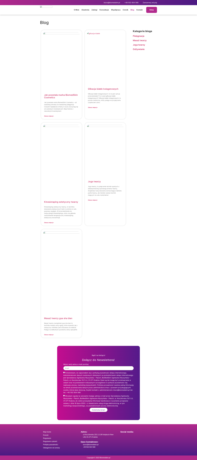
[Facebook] (42, 2)
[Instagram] (48, 2)
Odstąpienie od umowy (51, 448)
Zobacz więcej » (49, 116)
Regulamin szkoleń (50, 441)
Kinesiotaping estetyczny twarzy (61, 202)
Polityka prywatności (50, 444)
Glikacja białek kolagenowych (103, 89)
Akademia (85, 10)
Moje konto (47, 432)
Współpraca (115, 10)
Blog (132, 10)
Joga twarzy (94, 181)
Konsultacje (104, 10)
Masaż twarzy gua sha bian (58, 318)
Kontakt (139, 10)
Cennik (125, 10)
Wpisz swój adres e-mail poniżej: (76, 364)
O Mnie (76, 10)
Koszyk (45, 435)
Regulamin (47, 438)
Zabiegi (94, 10)
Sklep (151, 10)
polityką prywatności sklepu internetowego (109, 373)
